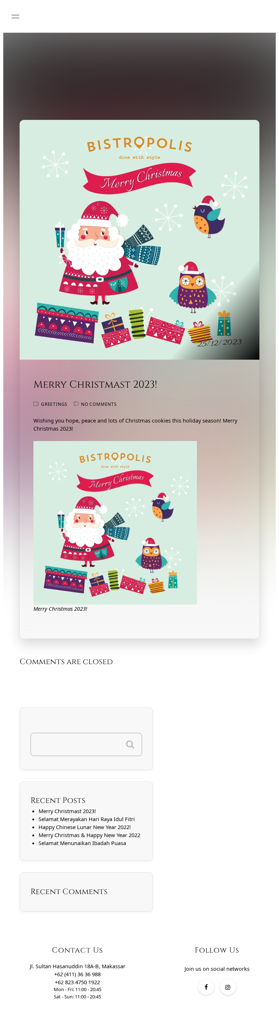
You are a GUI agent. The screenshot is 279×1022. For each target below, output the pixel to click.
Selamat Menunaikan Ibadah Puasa (82, 843)
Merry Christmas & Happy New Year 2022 (89, 835)
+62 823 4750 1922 (77, 982)
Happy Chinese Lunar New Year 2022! (85, 827)
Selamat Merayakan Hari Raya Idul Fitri (87, 819)
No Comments (99, 404)
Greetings (54, 404)
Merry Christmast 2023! (67, 811)
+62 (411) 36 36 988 (77, 974)
